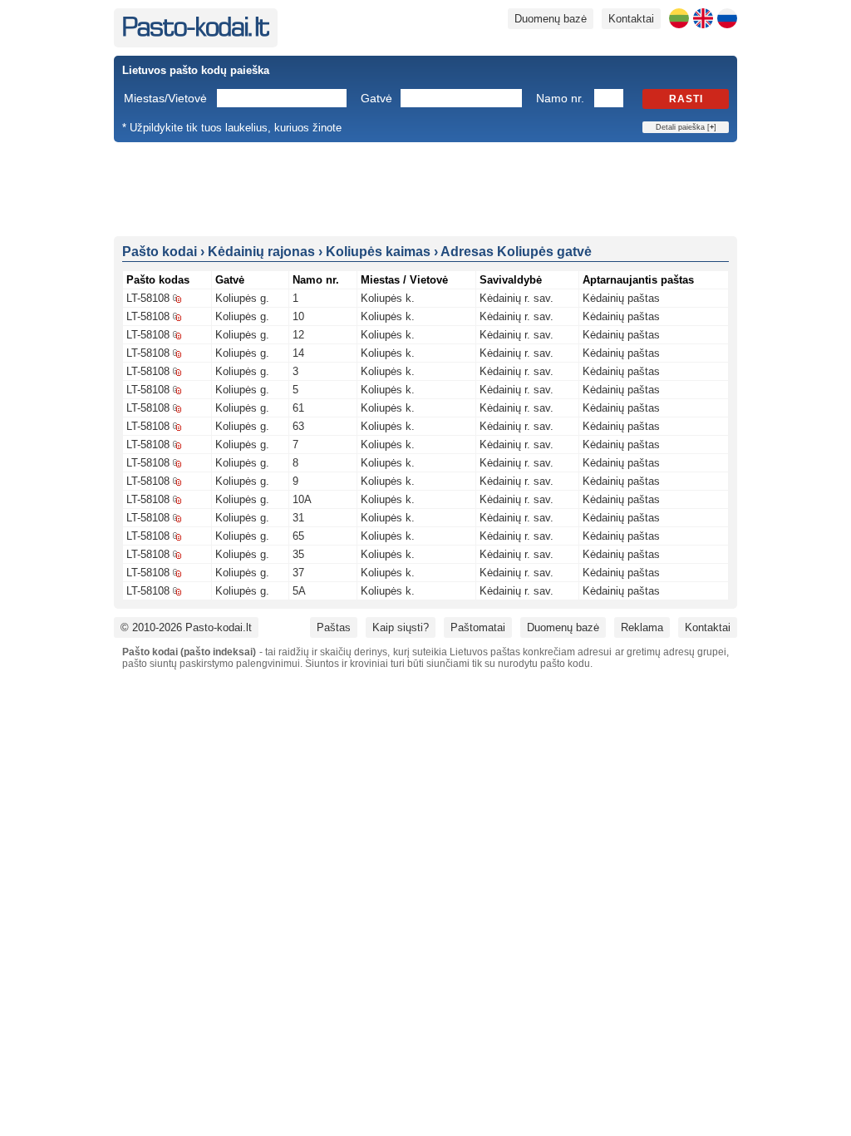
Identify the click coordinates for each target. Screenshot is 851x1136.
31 (298, 517)
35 (298, 554)
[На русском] (727, 18)
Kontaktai (631, 18)
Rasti (686, 99)
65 (298, 536)
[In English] (703, 18)
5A (299, 591)
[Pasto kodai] (195, 33)
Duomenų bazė (550, 18)
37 (298, 572)
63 (298, 426)
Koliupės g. (242, 298)
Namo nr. (560, 98)
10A (302, 499)
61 (298, 408)
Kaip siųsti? (400, 627)
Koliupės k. (388, 298)
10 (298, 316)
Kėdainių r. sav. (516, 298)
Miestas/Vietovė (165, 98)
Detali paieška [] (686, 127)
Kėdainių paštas (621, 298)
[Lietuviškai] (679, 18)
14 (298, 353)
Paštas (334, 627)
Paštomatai (477, 627)
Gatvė (376, 98)
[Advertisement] (425, 188)
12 (298, 334)
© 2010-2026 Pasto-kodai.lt (186, 627)
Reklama (642, 627)
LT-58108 (148, 298)
